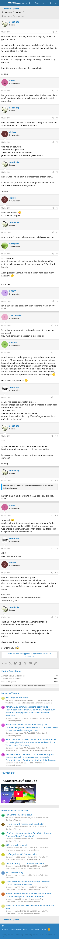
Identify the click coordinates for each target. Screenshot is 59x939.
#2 (57, 90)
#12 (56, 397)
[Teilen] (53, 32)
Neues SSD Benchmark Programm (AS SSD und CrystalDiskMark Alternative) (27, 883)
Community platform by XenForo (28, 936)
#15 (56, 515)
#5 (57, 172)
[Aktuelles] (50, 3)
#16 (56, 548)
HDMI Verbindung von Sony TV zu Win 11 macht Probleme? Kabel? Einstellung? (28, 834)
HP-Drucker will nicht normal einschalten (24, 823)
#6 (57, 208)
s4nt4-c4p (8, 16)
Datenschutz (16, 929)
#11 (56, 352)
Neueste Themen (10, 693)
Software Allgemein (13, 720)
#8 (57, 254)
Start (44, 929)
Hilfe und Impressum (31, 929)
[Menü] (4, 3)
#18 (56, 617)
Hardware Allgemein (13, 820)
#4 (57, 142)
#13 (56, 436)
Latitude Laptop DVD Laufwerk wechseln (24, 863)
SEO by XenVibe (7, 935)
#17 (56, 573)
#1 (57, 32)
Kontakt (5, 929)
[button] (2, 925)
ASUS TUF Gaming (14, 872)
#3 (57, 118)
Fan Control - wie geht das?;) (18, 814)
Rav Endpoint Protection (16, 697)
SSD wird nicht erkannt (16, 845)
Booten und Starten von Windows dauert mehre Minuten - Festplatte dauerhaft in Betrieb (28, 895)
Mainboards (10, 877)
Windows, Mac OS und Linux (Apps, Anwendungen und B (28, 703)
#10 (56, 325)
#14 (56, 480)
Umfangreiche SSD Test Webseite (21, 854)
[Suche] (55, 3)
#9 (57, 301)
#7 (57, 232)
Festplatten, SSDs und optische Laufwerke (22, 850)
